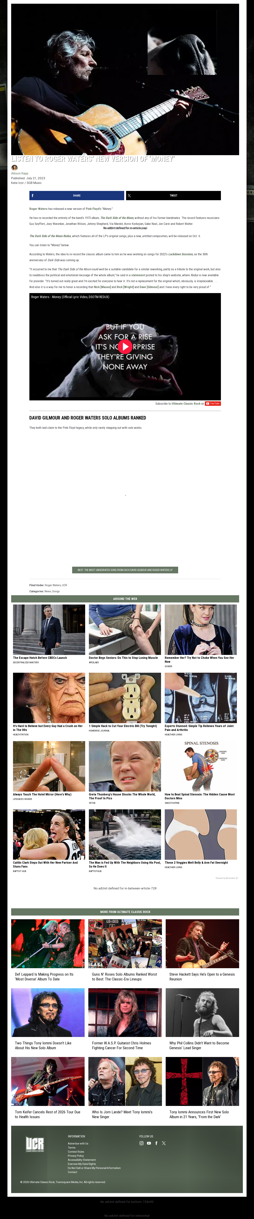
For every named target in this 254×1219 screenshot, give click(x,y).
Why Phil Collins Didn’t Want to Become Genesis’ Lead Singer (199, 1045)
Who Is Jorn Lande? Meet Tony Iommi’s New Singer (122, 1114)
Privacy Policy (76, 1155)
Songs (56, 591)
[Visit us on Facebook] (158, 1143)
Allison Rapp (19, 173)
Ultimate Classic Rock (186, 403)
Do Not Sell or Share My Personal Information (94, 1168)
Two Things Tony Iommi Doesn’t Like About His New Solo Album (43, 1045)
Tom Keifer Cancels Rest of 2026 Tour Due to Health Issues (47, 1114)
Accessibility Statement (82, 1159)
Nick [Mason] (102, 287)
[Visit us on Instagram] (143, 1143)
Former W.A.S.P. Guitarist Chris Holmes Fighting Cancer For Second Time (121, 1045)
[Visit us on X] (165, 1143)
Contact (72, 1172)
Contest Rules (76, 1151)
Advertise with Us (78, 1143)
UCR (64, 585)
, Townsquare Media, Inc (69, 1182)
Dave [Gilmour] (149, 287)
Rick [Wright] (125, 287)
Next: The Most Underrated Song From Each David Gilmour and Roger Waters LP (125, 570)
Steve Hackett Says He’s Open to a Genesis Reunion (202, 976)
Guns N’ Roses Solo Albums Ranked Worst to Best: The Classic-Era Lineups (124, 976)
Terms (71, 1147)
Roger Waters (38, 209)
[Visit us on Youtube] (150, 1143)
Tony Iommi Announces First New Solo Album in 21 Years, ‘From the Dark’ (199, 1114)
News (48, 591)
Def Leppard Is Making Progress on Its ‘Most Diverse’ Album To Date (44, 976)
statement (138, 275)
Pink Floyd (92, 209)
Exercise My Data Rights (82, 1163)
